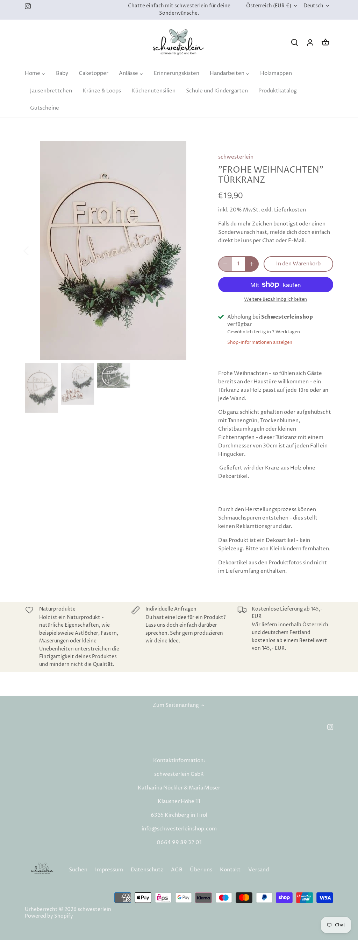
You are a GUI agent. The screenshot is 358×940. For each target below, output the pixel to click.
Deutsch (313, 6)
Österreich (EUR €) (268, 6)
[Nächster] (190, 250)
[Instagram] (28, 6)
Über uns (201, 869)
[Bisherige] (35, 250)
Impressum (109, 869)
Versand (258, 869)
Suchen (78, 869)
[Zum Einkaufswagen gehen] (325, 42)
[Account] (310, 42)
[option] (113, 250)
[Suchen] (294, 42)
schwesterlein (235, 157)
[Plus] (251, 264)
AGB (176, 869)
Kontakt (230, 869)
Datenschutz (147, 869)
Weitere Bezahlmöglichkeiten (275, 299)
